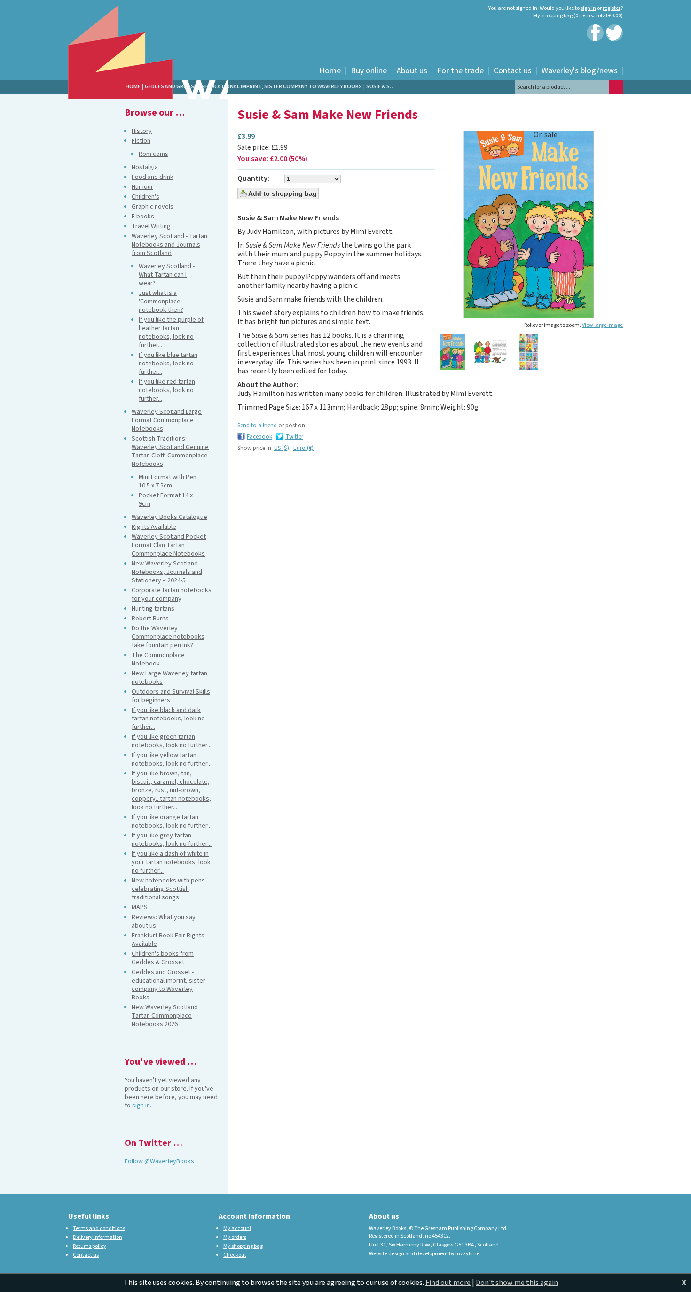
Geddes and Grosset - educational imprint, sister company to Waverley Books (253, 87)
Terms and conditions (99, 1228)
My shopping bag (243, 1246)
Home (133, 87)
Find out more (448, 1282)
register (611, 8)
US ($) (281, 448)
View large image (602, 325)
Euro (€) (303, 448)
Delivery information (97, 1237)
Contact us (86, 1255)
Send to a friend (257, 425)
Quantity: (253, 178)
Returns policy (89, 1246)
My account (237, 1228)
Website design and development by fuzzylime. (425, 1254)
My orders (234, 1237)
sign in (588, 8)
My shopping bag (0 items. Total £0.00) (578, 16)
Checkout (234, 1255)
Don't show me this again (517, 1282)
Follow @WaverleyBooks (159, 1161)
